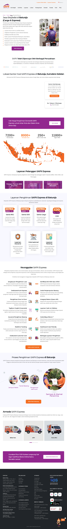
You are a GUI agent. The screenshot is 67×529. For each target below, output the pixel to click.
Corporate (20, 478)
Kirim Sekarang (18, 48)
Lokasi (31, 7)
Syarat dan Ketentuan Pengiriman (40, 490)
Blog (11, 15)
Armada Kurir (26, 137)
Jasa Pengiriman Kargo (23, 505)
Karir (56, 7)
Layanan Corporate (51, 2)
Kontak (51, 7)
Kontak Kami (36, 479)
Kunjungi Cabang (54, 95)
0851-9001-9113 (11, 496)
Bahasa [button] (61, 2)
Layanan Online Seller (41, 2)
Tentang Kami (38, 7)
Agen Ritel (57, 137)
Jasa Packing (21, 496)
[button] (30, 442)
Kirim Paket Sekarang (33, 401)
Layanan (26, 7)
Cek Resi (20, 7)
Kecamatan (10, 137)
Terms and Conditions (38, 497)
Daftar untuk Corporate (33, 347)
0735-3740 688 (55, 104)
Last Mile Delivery (22, 490)
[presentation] (4, 432)
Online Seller (21, 479)
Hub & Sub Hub (41, 137)
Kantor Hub (9, 15)
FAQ (60, 7)
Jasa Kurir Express (22, 507)
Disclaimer (36, 498)
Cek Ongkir (13, 7)
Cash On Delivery (22, 488)
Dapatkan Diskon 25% (52, 456)
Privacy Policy (37, 495)
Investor (46, 7)
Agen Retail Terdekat (38, 489)
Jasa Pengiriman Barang (23, 502)
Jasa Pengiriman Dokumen (24, 504)
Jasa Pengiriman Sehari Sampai (25, 509)
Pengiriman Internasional (23, 495)
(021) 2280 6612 (13, 507)
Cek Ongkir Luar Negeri (38, 484)
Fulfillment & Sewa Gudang (24, 492)
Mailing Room (21, 493)
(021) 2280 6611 (6, 507)
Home (4, 15)
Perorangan (21, 481)
